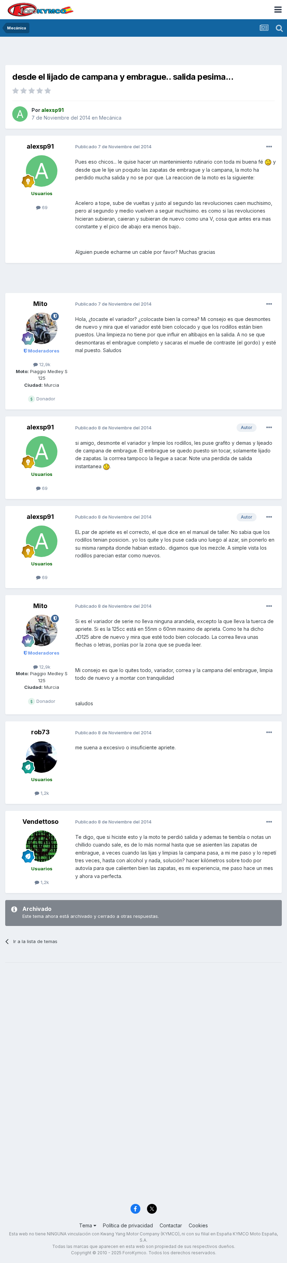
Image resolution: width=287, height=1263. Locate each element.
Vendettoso (40, 821)
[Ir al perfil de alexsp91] (20, 114)
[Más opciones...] (269, 147)
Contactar (171, 1225)
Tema (86, 1225)
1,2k (44, 793)
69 (44, 207)
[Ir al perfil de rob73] (41, 757)
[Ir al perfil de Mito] (41, 328)
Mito (40, 303)
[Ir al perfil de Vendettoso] (41, 846)
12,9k (44, 364)
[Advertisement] (143, 52)
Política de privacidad (128, 1225)
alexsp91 (40, 146)
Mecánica (110, 118)
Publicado (113, 146)
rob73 (40, 732)
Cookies (198, 1225)
